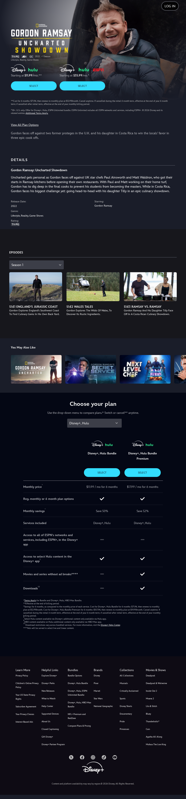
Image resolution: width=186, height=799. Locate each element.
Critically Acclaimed (129, 691)
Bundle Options (75, 675)
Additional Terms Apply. (37, 113)
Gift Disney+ (47, 736)
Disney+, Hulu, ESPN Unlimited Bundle (77, 693)
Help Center (47, 706)
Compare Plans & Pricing (79, 726)
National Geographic (103, 706)
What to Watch (48, 698)
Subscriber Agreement (26, 706)
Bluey (148, 714)
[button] (54, 670)
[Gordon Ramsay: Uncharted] (36, 369)
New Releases (48, 691)
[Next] (179, 368)
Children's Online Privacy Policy (27, 685)
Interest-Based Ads (24, 722)
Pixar (96, 683)
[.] (71, 757)
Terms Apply (30, 600)
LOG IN (170, 6)
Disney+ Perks (48, 683)
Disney (97, 675)
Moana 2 (150, 698)
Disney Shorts (126, 706)
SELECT (33, 85)
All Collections (127, 675)
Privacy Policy (22, 675)
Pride (122, 721)
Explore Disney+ (49, 675)
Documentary (126, 714)
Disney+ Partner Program (53, 744)
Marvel (97, 691)
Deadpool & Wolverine (156, 683)
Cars (148, 729)
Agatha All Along (154, 736)
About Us (46, 721)
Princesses (124, 729)
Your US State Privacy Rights (25, 697)
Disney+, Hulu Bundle (78, 683)
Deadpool (150, 675)
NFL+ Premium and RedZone (77, 716)
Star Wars (98, 698)
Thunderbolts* (152, 721)
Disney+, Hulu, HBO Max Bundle (79, 704)
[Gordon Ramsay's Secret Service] (90, 369)
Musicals (124, 683)
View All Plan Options (25, 125)
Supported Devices (50, 714)
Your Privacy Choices (25, 714)
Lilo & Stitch (151, 706)
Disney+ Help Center (110, 625)
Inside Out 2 (151, 691)
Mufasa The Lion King (156, 744)
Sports (123, 698)
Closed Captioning (50, 729)
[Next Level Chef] (145, 369)
